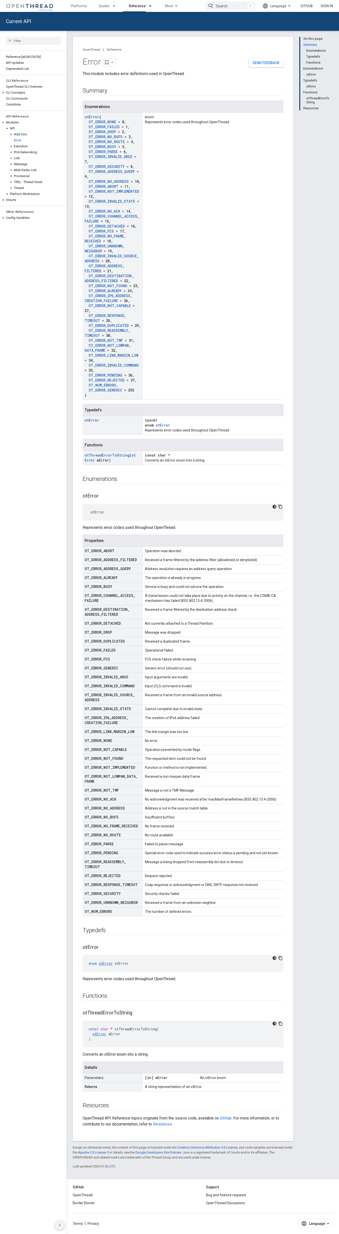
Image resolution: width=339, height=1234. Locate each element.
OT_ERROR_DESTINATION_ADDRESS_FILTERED (109, 278)
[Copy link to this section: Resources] (114, 1106)
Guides (104, 6)
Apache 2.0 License (92, 1152)
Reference (137, 6)
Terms (78, 1224)
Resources (162, 1124)
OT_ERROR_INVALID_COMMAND (114, 365)
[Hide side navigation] (60, 1225)
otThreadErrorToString (107, 455)
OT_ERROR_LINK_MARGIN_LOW (113, 355)
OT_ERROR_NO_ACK (104, 211)
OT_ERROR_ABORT (103, 186)
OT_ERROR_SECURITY (107, 166)
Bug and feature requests (226, 1195)
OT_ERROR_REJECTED (107, 380)
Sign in (327, 6)
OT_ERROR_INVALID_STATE (112, 201)
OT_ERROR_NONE (102, 121)
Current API (18, 21)
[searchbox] (33, 41)
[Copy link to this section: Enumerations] (122, 479)
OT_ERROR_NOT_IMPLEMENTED (114, 191)
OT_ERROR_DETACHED (107, 226)
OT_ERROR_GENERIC (105, 390)
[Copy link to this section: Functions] (112, 996)
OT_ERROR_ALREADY (105, 290)
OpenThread (91, 49)
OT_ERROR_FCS (101, 231)
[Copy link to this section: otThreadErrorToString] (137, 1013)
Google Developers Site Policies (158, 1152)
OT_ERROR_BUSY (102, 146)
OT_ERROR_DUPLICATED (109, 325)
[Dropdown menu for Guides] (116, 6)
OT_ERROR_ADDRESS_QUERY (112, 171)
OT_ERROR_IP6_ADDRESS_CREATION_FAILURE (108, 298)
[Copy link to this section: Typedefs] (111, 931)
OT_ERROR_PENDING (105, 375)
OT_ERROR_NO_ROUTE (107, 141)
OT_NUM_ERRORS (102, 385)
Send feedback (266, 63)
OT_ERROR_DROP (102, 131)
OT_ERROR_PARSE (103, 151)
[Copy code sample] (280, 507)
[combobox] (230, 5)
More (169, 6)
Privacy (93, 1224)
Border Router (84, 1203)
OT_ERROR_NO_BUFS (106, 136)
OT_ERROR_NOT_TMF (106, 340)
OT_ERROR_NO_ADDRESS (109, 181)
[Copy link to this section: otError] (103, 496)
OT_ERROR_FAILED (104, 126)
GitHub (306, 6)
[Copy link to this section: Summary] (112, 91)
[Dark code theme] (274, 507)
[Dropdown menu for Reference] (152, 6)
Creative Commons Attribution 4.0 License (207, 1147)
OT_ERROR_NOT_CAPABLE (110, 305)
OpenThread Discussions (225, 1203)
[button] (33, 93)
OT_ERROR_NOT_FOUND (108, 285)
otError (92, 117)
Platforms (79, 6)
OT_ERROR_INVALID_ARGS (110, 156)
